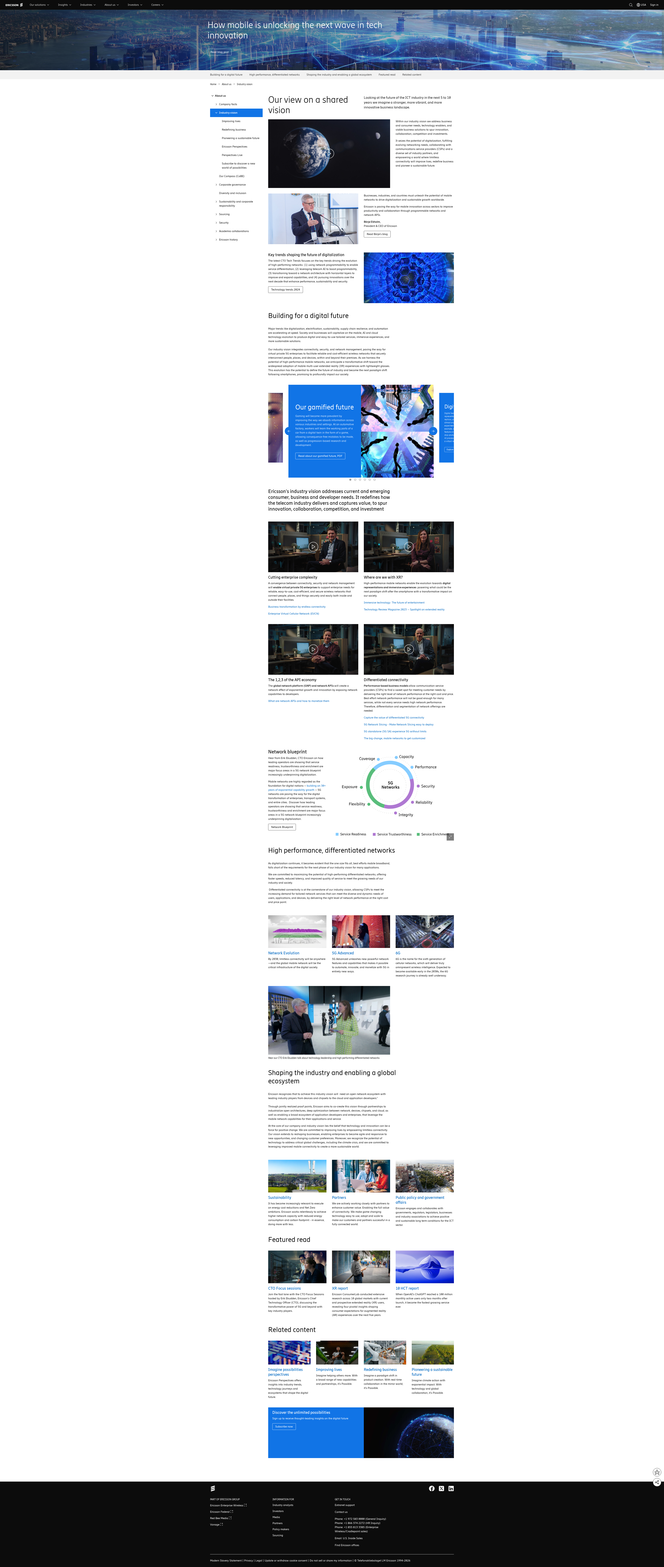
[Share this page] (657, 1482)
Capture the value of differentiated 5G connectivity (394, 717)
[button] (289, 431)
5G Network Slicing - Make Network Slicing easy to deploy (399, 724)
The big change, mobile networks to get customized (394, 738)
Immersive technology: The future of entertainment (394, 602)
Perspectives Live (232, 155)
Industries (86, 4)
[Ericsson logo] (14, 5)
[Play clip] (329, 153)
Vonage (215, 1524)
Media (276, 1517)
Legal (258, 1560)
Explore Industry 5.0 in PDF (314, 462)
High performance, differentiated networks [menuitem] (274, 74)
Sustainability (279, 1197)
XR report (340, 1288)
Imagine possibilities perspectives (285, 1372)
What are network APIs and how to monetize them (298, 701)
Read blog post (219, 52)
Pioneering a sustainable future (240, 138)
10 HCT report (407, 1288)
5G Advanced (343, 953)
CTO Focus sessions (284, 1288)
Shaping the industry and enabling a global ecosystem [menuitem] (339, 74)
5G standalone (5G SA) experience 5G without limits (395, 731)
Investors (133, 4)
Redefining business (234, 129)
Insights (63, 4)
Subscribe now (284, 1426)
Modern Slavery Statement (226, 1560)
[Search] (631, 5)
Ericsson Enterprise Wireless (227, 1505)
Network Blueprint (282, 827)
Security (224, 222)
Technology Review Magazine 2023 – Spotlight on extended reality (404, 609)
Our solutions (38, 4)
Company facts (228, 104)
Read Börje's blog (377, 234)
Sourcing (224, 214)
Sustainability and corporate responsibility (236, 203)
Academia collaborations (234, 231)
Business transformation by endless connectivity (297, 606)
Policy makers (281, 1529)
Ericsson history (228, 239)
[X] (441, 1488)
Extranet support (345, 1505)
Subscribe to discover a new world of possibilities (238, 165)
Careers (155, 4)
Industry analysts (283, 1505)
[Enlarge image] (393, 795)
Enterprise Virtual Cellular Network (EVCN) (293, 613)
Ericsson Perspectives (234, 146)
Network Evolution (283, 953)
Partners (339, 1197)
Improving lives (231, 121)
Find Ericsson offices (347, 1545)
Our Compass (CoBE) (232, 176)
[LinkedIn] (451, 1488)
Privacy (248, 1560)
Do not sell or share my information (331, 1560)
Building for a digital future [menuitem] (226, 74)
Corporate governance (232, 184)
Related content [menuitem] (411, 74)
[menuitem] (40, 5)
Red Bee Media (219, 1518)
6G (398, 953)
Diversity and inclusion (232, 193)
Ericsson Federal (220, 1511)
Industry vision (228, 112)
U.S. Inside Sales (353, 1538)
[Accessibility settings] (657, 1472)
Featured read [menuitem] (387, 74)
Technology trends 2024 (285, 289)
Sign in (654, 4)
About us (110, 4)
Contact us (341, 1512)
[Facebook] (432, 1488)
